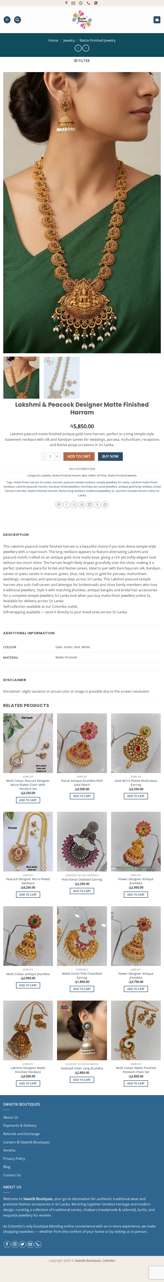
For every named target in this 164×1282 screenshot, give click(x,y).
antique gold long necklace (135, 486)
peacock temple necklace (79, 482)
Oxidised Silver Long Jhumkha (82, 1068)
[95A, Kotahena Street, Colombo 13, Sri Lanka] (67, 3)
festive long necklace (72, 491)
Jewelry (69, 40)
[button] (7, 19)
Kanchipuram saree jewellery (99, 486)
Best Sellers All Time (94, 475)
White (86, 647)
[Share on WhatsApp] (58, 504)
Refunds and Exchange (21, 1133)
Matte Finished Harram (42, 491)
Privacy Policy (14, 1158)
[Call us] (37, 1244)
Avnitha (9, 1150)
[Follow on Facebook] (7, 1244)
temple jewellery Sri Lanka (113, 482)
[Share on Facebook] (66, 504)
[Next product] (78, 48)
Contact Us (12, 1175)
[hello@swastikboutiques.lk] (74, 3)
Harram (57, 482)
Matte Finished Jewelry (98, 40)
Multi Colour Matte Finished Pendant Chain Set (136, 1070)
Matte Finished (66, 657)
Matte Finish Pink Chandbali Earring (82, 976)
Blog (6, 1166)
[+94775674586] (89, 3)
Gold (59, 647)
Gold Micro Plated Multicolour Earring (136, 783)
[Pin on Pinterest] (82, 504)
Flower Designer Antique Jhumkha (136, 881)
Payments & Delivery (20, 1125)
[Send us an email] (30, 1244)
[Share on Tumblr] (97, 504)
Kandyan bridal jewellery (64, 486)
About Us (10, 1117)
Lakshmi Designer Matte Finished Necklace (28, 1070)
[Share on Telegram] (105, 504)
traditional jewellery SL (100, 491)
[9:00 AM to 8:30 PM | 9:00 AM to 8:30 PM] (81, 3)
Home (53, 40)
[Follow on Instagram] (14, 1244)
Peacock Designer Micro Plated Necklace (28, 881)
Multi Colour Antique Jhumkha (28, 974)
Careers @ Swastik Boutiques (26, 1142)
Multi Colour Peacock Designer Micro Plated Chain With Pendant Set (28, 785)
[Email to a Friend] (74, 504)
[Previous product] (85, 48)
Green (68, 647)
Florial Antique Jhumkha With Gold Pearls (82, 783)
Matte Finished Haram (66, 475)
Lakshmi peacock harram (31, 486)
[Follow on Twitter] (22, 1244)
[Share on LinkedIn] (89, 504)
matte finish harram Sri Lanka (32, 482)
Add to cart (78, 456)
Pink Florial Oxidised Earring (82, 879)
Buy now (110, 456)
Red (77, 647)
